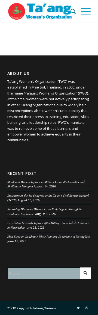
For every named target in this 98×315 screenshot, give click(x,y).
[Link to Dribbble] (86, 308)
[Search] (70, 11)
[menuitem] (70, 11)
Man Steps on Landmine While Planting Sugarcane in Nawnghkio (48, 236)
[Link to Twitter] (78, 308)
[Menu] (83, 11)
